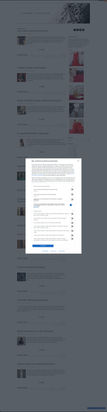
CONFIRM (43, 245)
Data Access (53, 251)
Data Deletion (45, 251)
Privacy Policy (62, 251)
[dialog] (53, 206)
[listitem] (53, 186)
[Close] (78, 161)
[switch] (71, 189)
